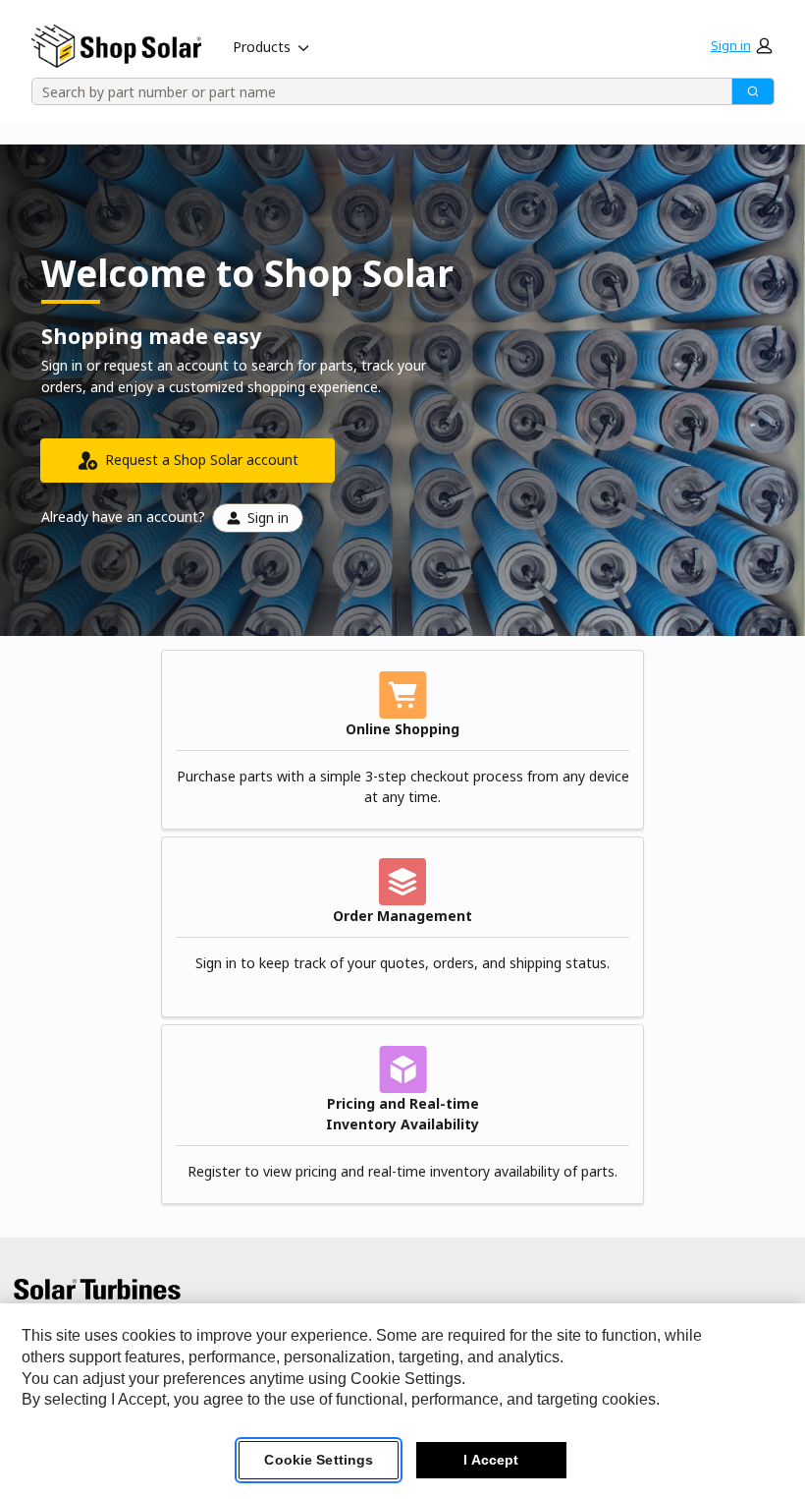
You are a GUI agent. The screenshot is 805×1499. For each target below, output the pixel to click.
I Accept (490, 1460)
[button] (741, 45)
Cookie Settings (318, 1460)
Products (262, 46)
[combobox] (375, 91)
